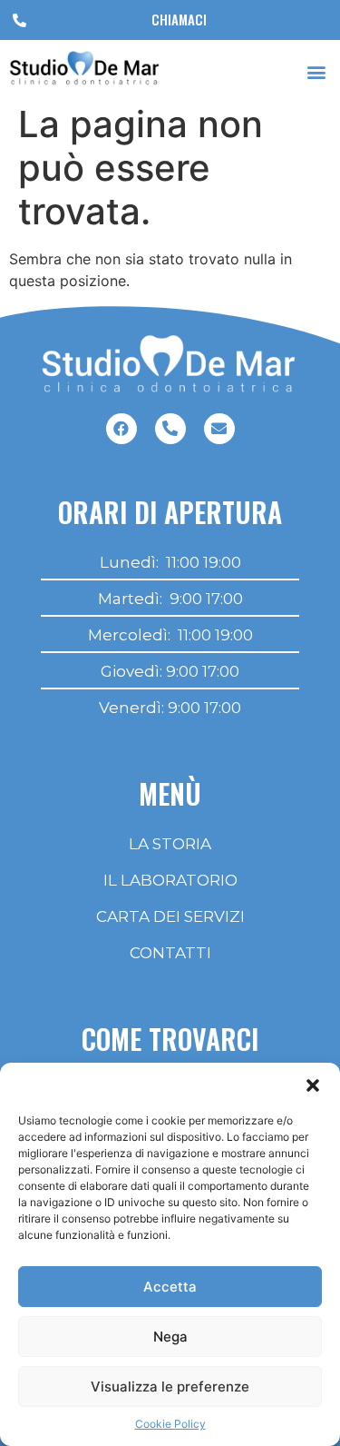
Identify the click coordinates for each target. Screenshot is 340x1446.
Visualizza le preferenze (170, 1386)
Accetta (170, 1286)
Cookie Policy (170, 1424)
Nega (170, 1336)
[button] (313, 1085)
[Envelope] (219, 428)
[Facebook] (121, 428)
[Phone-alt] (170, 428)
